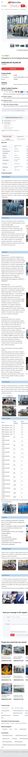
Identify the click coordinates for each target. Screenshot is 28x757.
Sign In (3, 130)
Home (2, 9)
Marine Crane (16, 715)
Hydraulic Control (5, 738)
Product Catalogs (19, 708)
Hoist (11, 729)
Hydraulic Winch (23, 729)
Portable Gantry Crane (5, 715)
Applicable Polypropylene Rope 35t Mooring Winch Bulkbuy (14, 744)
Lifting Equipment (23, 9)
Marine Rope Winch (18, 741)
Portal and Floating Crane (18, 710)
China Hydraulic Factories (7, 735)
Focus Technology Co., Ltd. (16, 751)
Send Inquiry (13, 68)
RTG (2, 713)
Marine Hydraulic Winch (7, 741)
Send (12, 635)
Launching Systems (5, 710)
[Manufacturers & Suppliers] (14, 2)
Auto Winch (4, 729)
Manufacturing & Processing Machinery (12, 9)
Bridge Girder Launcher (17, 713)
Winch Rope (14, 738)
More (2, 747)
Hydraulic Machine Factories (21, 735)
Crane (16, 729)
